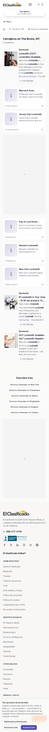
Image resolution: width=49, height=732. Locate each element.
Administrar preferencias (15, 721)
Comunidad (8, 669)
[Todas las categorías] (30, 4)
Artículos (6, 679)
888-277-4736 (14, 531)
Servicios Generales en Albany (24, 396)
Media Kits (7, 571)
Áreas (5, 688)
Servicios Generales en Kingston (24, 407)
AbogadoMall (9, 646)
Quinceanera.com (10, 627)
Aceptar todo (29, 727)
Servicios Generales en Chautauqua (24, 390)
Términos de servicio (12, 581)
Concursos (7, 674)
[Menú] (40, 4)
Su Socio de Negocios (13, 637)
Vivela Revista (9, 656)
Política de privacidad (12, 595)
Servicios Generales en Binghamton (24, 401)
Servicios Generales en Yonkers (24, 412)
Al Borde (7, 651)
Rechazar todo (11, 727)
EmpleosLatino (9, 632)
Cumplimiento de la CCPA (14, 605)
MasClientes (8, 642)
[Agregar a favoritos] (42, 106)
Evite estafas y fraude (12, 590)
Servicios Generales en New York (24, 384)
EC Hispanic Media (11, 623)
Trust (5, 586)
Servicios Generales (39, 29)
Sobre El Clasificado (12, 566)
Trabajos (7, 576)
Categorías (8, 684)
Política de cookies (11, 600)
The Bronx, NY (18, 29)
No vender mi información (14, 609)
